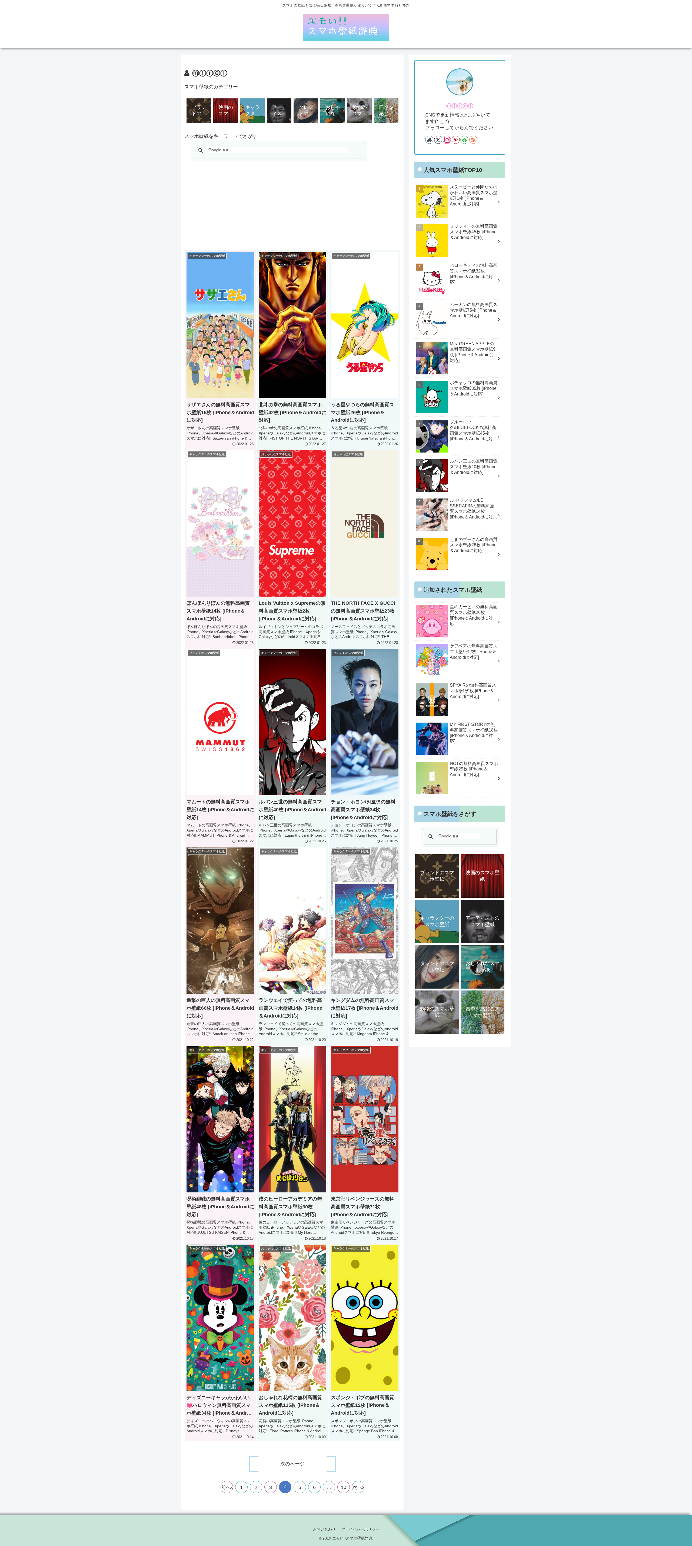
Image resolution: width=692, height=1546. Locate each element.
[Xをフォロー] (438, 140)
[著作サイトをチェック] (429, 140)
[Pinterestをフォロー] (456, 140)
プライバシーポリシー (360, 1529)
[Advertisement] (292, 205)
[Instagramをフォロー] (447, 140)
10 (343, 1487)
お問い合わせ (324, 1529)
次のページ (292, 1464)
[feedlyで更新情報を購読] (464, 140)
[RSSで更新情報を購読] (473, 140)
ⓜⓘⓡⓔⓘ (459, 106)
